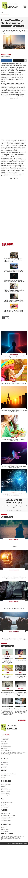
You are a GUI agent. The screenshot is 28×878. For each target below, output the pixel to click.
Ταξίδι (2, 12)
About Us (3, 741)
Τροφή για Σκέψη (5, 831)
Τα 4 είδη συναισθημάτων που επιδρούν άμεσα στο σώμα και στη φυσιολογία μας (13, 300)
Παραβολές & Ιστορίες (14, 539)
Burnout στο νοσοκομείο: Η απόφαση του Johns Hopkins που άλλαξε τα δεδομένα (14, 270)
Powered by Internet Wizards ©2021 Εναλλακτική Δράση (17, 843)
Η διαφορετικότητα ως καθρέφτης (20, 677)
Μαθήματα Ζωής (5, 788)
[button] (25, 7)
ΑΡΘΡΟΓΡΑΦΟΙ (4, 739)
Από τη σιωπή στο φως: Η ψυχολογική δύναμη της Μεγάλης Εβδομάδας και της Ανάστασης (14, 577)
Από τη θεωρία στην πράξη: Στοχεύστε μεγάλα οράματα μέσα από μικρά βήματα (14, 411)
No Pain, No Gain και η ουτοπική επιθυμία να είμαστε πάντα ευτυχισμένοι (14, 290)
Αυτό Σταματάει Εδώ (21, 660)
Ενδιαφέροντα (4, 762)
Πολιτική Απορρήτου (6, 746)
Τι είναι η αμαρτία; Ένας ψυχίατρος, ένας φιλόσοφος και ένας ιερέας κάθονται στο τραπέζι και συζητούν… (14, 639)
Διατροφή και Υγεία (5, 775)
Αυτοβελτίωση (5, 759)
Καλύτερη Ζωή (7, 656)
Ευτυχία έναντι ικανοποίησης (7, 677)
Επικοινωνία (4, 748)
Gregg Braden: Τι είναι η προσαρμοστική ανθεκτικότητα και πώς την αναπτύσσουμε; (14, 280)
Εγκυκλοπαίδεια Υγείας (6, 802)
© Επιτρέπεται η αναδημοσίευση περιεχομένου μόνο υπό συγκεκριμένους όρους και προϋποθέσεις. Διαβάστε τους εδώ (13, 753)
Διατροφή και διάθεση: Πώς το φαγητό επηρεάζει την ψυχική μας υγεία (14, 440)
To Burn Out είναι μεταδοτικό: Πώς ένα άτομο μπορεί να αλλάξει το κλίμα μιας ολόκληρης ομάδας (13, 260)
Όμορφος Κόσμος (5, 14)
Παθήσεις (3, 804)
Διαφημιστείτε (4, 743)
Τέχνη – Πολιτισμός (5, 793)
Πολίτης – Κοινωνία (5, 791)
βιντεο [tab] (5, 318)
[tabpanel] (14, 281)
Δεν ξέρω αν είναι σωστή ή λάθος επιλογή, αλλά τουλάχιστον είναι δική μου (14, 356)
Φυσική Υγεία (4, 807)
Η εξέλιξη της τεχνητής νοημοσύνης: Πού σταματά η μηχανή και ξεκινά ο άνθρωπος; (14, 494)
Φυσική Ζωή (4, 810)
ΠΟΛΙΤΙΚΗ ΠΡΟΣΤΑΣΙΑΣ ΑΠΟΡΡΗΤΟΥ (14, 510)
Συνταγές (3, 777)
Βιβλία (20, 656)
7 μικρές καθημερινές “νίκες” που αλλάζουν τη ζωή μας (14, 383)
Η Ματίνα (14, 546)
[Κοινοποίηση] (6, 60)
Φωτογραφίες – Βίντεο (6, 795)
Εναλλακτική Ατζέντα (7, 834)
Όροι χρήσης (4, 745)
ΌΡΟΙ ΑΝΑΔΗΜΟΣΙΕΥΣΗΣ (6, 750)
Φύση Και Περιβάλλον (6, 820)
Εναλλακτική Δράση (5, 56)
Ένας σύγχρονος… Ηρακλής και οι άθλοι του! (14, 608)
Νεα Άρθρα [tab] (7, 245)
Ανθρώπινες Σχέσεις (6, 784)
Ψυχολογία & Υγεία (5, 805)
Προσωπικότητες (5, 829)
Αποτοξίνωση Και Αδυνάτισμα (8, 773)
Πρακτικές (3, 767)
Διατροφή (3, 770)
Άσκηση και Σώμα (5, 813)
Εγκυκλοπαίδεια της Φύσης (8, 815)
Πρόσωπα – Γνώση (6, 824)
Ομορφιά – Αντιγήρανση (7, 817)
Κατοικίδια (3, 786)
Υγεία (2, 799)
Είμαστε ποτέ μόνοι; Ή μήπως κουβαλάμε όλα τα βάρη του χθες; (20, 694)
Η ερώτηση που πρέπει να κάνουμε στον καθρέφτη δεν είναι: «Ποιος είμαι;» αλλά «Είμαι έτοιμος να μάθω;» (20, 711)
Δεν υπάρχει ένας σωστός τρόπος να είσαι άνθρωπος (7, 694)
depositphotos (5, 738)
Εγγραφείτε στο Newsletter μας (14, 501)
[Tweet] (18, 60)
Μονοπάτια (4, 766)
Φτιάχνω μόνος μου (6, 818)
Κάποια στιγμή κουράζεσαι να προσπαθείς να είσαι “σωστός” (7, 661)
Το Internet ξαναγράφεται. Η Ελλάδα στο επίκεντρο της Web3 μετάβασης (14, 467)
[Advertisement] (14, 119)
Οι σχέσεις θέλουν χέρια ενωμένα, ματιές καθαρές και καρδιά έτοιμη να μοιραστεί (13, 310)
